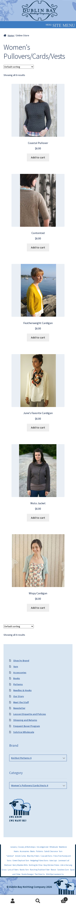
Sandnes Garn (63, 869)
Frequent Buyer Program (26, 726)
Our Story (18, 696)
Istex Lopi (53, 860)
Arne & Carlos (20, 856)
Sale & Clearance (51, 851)
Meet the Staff (21, 702)
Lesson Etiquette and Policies (29, 714)
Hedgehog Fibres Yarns (39, 860)
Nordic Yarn (24, 869)
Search (38, 901)
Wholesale (53, 847)
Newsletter (19, 708)
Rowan (53, 869)
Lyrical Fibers (13, 869)
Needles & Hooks (22, 690)
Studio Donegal (27, 874)
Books (16, 678)
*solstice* (10, 856)
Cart (58, 897)
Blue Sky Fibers (33, 856)
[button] (49, 24)
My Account (12, 901)
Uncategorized (42, 847)
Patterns (18, 684)
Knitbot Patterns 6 (21, 758)
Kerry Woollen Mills (20, 865)
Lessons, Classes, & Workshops (23, 847)
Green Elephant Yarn (20, 860)
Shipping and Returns (25, 720)
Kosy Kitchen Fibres (51, 865)
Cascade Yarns (46, 856)
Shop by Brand (21, 660)
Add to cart (38, 157)
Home (11, 35)
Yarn (15, 666)
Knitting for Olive (35, 865)
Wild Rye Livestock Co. (55, 874)
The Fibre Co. (40, 874)
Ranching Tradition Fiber (40, 869)
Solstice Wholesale (23, 732)
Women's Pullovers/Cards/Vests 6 (29, 785)
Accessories (19, 672)
